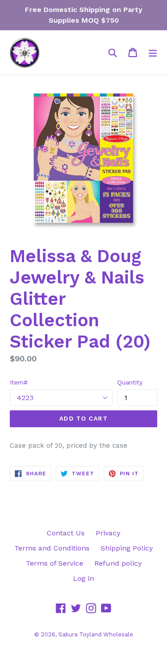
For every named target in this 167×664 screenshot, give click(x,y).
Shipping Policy (127, 548)
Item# (19, 382)
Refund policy (118, 563)
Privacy (108, 533)
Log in (83, 578)
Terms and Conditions (52, 548)
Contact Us (66, 533)
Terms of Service (54, 563)
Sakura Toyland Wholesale (95, 634)
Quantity (130, 382)
